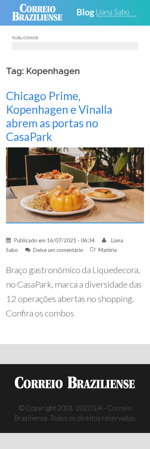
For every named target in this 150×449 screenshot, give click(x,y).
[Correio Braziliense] (40, 13)
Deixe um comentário (58, 250)
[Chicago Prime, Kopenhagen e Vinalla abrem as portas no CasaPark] (75, 184)
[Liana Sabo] (109, 12)
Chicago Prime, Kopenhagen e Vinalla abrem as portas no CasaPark (59, 116)
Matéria (107, 250)
